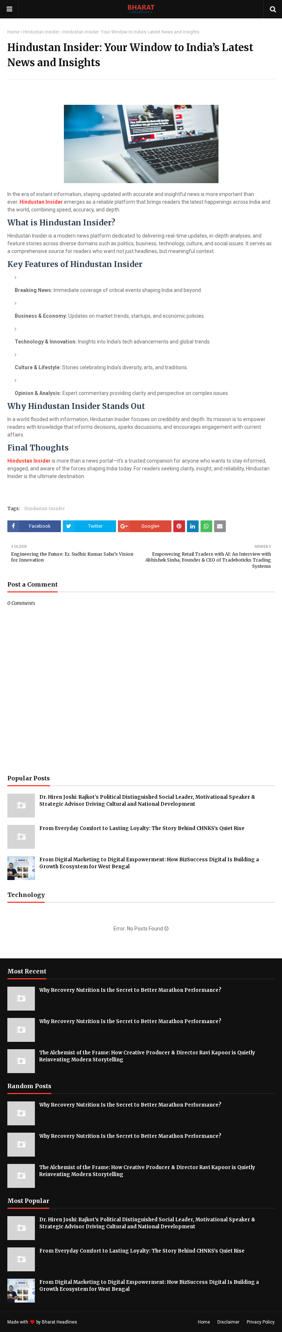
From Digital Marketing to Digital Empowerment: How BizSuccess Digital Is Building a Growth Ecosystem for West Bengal (149, 863)
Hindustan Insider (41, 32)
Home (13, 32)
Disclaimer (228, 1322)
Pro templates (98, 1322)
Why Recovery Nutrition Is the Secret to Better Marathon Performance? (130, 990)
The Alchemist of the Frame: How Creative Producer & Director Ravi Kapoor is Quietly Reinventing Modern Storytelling (147, 1056)
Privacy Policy (261, 1322)
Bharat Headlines (59, 1322)
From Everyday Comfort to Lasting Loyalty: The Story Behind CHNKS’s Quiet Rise (142, 828)
